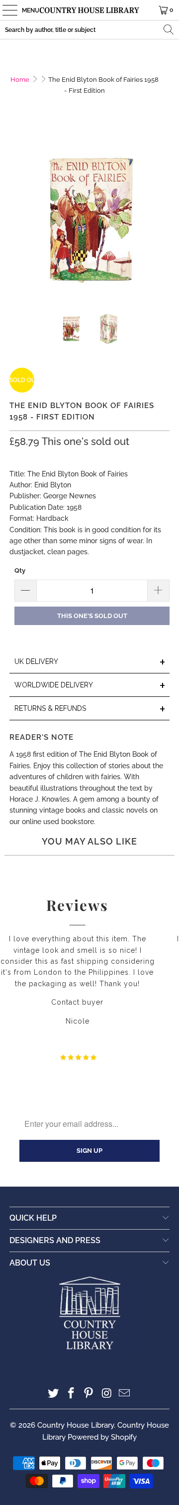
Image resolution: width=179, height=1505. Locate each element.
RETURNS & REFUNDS (90, 709)
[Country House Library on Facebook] (71, 1394)
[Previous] (17, 217)
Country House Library (75, 1425)
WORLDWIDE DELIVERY (90, 685)
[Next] (162, 217)
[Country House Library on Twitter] (53, 1394)
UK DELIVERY (90, 662)
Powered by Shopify (102, 1437)
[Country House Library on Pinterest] (89, 1394)
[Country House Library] (89, 10)
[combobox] (89, 29)
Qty (19, 570)
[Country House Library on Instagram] (106, 1394)
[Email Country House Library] (124, 1394)
